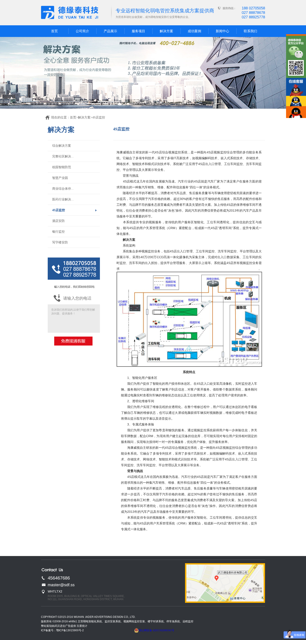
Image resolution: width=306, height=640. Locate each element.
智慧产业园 (60, 178)
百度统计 (82, 625)
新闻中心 (222, 31)
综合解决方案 (61, 145)
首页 (54, 31)
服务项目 (138, 31)
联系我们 (250, 31)
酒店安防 (58, 221)
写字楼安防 (60, 242)
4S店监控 (58, 210)
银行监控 (58, 231)
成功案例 (194, 31)
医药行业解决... (63, 199)
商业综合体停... (63, 188)
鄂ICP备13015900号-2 (70, 630)
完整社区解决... (63, 156)
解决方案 (166, 31)
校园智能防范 (61, 167)
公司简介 (82, 31)
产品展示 (110, 31)
